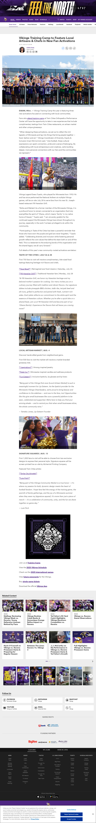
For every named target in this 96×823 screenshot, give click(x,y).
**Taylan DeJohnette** (28, 473)
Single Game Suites (72, 780)
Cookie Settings (71, 809)
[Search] (58, 19)
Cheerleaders (41, 770)
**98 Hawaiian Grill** (27, 273)
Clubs (72, 784)
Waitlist (72, 770)
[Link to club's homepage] (5, 19)
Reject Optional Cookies (71, 814)
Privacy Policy (35, 819)
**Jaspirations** (25, 367)
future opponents (31, 577)
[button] (46, 661)
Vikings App (42, 586)
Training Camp (33, 563)
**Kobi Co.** (24, 372)
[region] (48, 814)
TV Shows (25, 778)
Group (72, 767)
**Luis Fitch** (24, 478)
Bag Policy (57, 761)
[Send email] (70, 49)
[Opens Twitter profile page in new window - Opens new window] (30, 52)
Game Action (41, 767)
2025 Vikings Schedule (37, 567)
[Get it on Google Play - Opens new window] (54, 797)
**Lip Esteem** (25, 377)
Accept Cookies (71, 819)
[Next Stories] (91, 676)
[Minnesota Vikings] (48, 805)
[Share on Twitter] (66, 49)
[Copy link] (74, 48)
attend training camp (35, 118)
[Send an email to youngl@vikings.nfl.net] (36, 52)
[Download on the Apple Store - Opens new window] (41, 796)
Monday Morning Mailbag (10, 764)
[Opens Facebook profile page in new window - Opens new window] (28, 52)
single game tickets (31, 581)
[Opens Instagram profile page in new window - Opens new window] (33, 52)
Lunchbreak (10, 769)
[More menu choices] (49, 19)
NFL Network (25, 775)
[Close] (93, 814)
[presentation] (93, 662)
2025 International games (42, 572)
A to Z (57, 758)
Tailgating (57, 784)
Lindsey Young (30, 47)
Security (57, 781)
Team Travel (41, 778)
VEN (25, 763)
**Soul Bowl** (24, 269)
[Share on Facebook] (63, 49)
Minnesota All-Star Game (86, 774)
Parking (57, 769)
